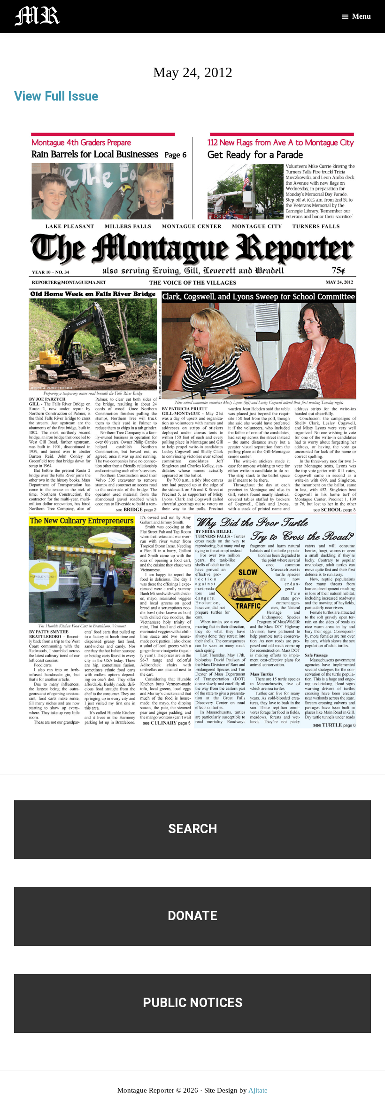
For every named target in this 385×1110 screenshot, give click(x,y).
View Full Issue (56, 96)
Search (192, 828)
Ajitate (258, 1090)
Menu (361, 16)
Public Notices (193, 1002)
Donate (192, 915)
